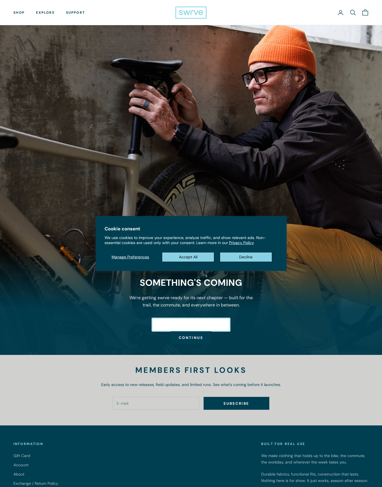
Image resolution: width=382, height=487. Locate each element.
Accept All (188, 256)
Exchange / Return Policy (35, 483)
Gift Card (21, 455)
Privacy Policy (241, 242)
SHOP (19, 12)
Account (21, 464)
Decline (246, 256)
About (18, 474)
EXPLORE (45, 12)
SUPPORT (75, 12)
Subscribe (236, 403)
